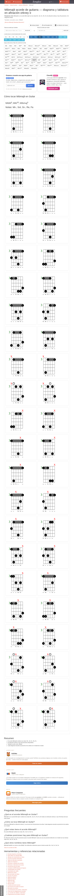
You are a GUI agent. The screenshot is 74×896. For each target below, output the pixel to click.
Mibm (10, 45)
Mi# (6, 39)
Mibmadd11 (34, 68)
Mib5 (50, 45)
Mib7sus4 (43, 57)
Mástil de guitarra (12, 877)
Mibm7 (14, 54)
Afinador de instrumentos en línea (16, 857)
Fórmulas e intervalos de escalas (16, 865)
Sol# (14, 39)
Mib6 (19, 48)
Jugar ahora (37, 783)
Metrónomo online (12, 872)
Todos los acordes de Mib (10, 847)
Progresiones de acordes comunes (16, 894)
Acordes (7, 5)
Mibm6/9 (7, 68)
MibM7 (7, 54)
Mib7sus (27, 60)
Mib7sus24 (57, 57)
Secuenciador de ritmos (13, 874)
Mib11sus (56, 65)
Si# (23, 39)
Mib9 (13, 68)
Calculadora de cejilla (13, 871)
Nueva (9, 2)
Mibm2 (13, 48)
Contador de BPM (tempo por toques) (17, 868)
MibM (35, 48)
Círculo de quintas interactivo (15, 858)
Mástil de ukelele (12, 879)
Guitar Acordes (13, 5)
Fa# (10, 39)
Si (27, 37)
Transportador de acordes (14, 869)
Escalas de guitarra (12, 875)
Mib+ (15, 45)
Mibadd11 (26, 68)
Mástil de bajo (11, 880)
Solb (48, 37)
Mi (13, 37)
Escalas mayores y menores (14, 854)
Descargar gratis (53, 88)
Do (6, 37)
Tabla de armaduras (13, 861)
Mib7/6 (13, 57)
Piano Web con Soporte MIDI (15, 855)
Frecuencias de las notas (14, 866)
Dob (31, 37)
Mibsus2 (30, 45)
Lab (53, 37)
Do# (61, 37)
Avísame (30, 85)
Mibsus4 (44, 45)
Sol (20, 37)
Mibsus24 (55, 45)
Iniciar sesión (65, 1)
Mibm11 (65, 62)
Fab (44, 37)
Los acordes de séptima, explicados (16, 892)
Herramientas (18, 2)
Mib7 (41, 48)
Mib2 (61, 45)
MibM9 (14, 65)
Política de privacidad (27, 89)
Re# (65, 37)
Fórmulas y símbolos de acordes (16, 863)
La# (19, 39)
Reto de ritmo (11, 883)
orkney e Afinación (23, 5)
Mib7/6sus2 (20, 57)
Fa (16, 37)
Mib (40, 37)
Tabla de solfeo (11, 882)
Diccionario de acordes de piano (16, 886)
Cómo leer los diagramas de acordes (17, 891)
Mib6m (24, 48)
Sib (56, 37)
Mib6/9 (29, 48)
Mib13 (20, 68)
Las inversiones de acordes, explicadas (17, 889)
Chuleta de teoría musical (14, 885)
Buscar (27, 30)
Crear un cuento (37, 763)
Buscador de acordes (13, 888)
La (24, 37)
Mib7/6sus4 (28, 57)
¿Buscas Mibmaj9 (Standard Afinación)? (14, 22)
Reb (36, 37)
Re (9, 37)
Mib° (25, 45)
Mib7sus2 (50, 57)
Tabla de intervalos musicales (15, 860)
